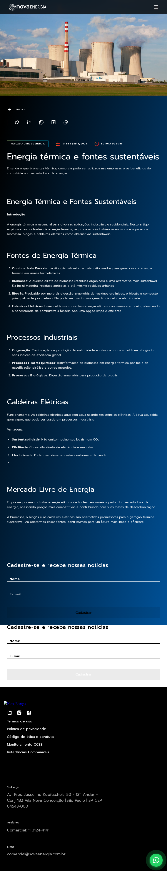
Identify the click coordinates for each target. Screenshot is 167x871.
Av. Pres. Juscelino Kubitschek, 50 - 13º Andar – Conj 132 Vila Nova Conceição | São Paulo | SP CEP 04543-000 (54, 800)
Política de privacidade (26, 729)
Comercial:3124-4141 (28, 830)
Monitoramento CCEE (24, 744)
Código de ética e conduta (30, 736)
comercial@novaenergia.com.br (36, 854)
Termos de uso (19, 721)
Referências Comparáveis (28, 752)
